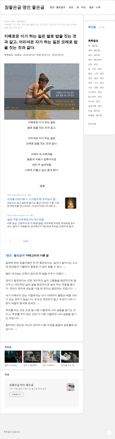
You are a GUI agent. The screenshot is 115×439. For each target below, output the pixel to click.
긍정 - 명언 (93, 64)
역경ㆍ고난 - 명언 (96, 83)
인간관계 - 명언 (95, 92)
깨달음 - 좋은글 (95, 115)
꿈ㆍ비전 (81, 7)
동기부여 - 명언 (95, 97)
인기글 (102, 27)
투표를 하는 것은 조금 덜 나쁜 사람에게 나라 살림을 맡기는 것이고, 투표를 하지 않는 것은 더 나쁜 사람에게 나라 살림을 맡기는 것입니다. (41, 314)
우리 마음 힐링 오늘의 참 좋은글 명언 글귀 (27, 389)
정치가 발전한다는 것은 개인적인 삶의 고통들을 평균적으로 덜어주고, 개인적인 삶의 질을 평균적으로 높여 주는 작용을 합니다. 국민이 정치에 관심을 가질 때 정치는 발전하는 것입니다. (41, 284)
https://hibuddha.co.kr (16, 195)
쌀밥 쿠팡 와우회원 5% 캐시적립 (25, 219)
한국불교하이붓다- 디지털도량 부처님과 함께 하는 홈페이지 (32, 199)
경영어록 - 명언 (95, 106)
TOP (109, 433)
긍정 (71, 7)
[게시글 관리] (16, 241)
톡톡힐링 (93, 40)
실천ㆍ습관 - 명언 (96, 78)
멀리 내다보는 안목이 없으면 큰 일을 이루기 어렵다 (35, 273)
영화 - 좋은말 (94, 50)
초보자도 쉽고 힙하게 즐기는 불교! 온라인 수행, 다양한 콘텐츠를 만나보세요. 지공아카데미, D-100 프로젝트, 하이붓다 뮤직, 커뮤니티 (33, 205)
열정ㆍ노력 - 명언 (96, 73)
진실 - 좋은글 (94, 110)
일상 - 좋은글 (94, 55)
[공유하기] (13, 241)
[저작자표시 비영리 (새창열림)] (34, 241)
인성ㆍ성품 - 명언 (96, 87)
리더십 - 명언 (94, 101)
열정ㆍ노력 (94, 7)
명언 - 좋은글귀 (57, 7)
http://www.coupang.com (18, 215)
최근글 (92, 27)
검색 (106, 7)
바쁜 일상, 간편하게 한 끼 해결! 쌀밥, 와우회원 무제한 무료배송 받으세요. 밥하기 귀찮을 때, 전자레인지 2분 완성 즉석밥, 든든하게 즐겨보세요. (41, 225)
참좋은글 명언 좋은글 (24, 7)
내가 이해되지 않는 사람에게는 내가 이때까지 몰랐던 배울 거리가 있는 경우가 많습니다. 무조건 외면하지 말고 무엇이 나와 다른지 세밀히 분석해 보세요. (41, 299)
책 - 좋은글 (93, 46)
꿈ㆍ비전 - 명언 (95, 69)
